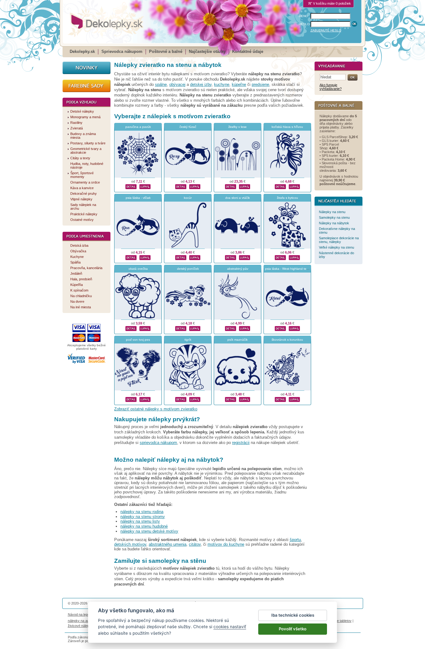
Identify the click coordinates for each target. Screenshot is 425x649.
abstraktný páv (237, 268)
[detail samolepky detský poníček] (180, 328)
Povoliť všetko (292, 628)
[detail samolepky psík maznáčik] (230, 399)
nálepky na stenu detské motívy (149, 531)
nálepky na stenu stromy (142, 516)
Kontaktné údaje (247, 51)
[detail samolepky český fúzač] (180, 186)
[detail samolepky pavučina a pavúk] (131, 186)
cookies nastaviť (229, 626)
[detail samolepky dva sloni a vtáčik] (230, 257)
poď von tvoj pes (138, 339)
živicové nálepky (80, 626)
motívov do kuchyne (226, 544)
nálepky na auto (80, 621)
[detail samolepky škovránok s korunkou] (280, 399)
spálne (161, 84)
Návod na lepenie (81, 614)
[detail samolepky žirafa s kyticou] (280, 257)
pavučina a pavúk (138, 126)
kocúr (188, 197)
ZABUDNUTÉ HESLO (326, 30)
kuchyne (221, 84)
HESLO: (305, 24)
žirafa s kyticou (287, 197)
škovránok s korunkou (287, 339)
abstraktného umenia (167, 544)
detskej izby (201, 84)
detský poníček (188, 268)
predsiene (260, 84)
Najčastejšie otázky (207, 51)
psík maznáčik (237, 339)
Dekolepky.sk (82, 51)
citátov (195, 544)
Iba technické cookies (292, 615)
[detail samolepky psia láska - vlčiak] (131, 257)
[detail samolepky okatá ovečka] (131, 328)
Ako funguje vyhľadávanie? (331, 87)
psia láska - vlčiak (138, 197)
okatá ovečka (138, 268)
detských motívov (130, 544)
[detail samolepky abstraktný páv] (230, 328)
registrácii (241, 442)
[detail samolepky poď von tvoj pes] (131, 399)
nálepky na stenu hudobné (144, 526)
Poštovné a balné (165, 51)
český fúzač (188, 126)
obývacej (177, 84)
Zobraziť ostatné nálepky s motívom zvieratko (155, 409)
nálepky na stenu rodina (141, 511)
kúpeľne (239, 84)
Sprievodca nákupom (121, 51)
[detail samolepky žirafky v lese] (230, 186)
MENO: (304, 16)
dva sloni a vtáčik (237, 197)
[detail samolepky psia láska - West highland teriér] (280, 328)
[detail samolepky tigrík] (180, 399)
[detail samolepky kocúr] (180, 257)
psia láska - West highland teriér (288, 268)
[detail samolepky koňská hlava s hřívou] (280, 186)
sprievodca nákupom (158, 442)
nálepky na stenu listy (140, 521)
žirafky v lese (237, 126)
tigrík (187, 339)
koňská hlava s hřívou (287, 126)
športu (295, 539)
